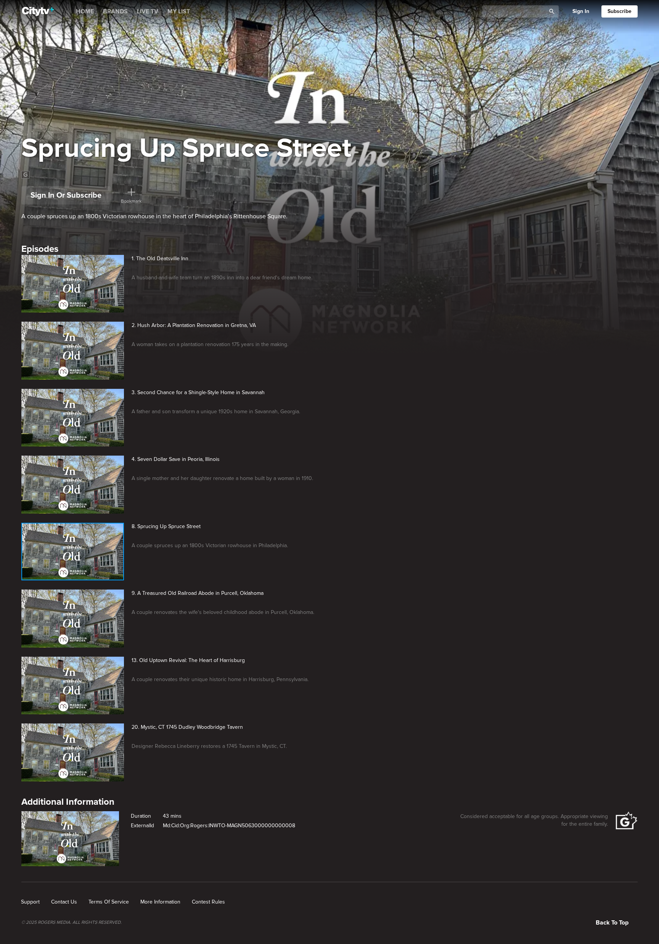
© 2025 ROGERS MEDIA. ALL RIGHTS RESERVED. (71, 922)
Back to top (612, 922)
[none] (30, 902)
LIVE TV (147, 11)
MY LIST (178, 11)
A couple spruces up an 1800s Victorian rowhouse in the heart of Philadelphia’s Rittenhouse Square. (154, 216)
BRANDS (115, 11)
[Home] (38, 11)
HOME (85, 11)
